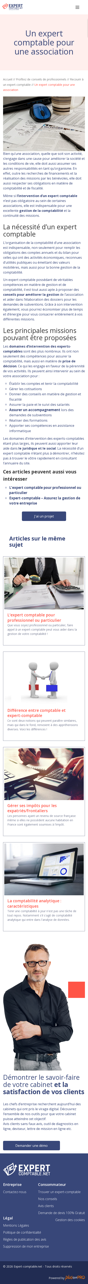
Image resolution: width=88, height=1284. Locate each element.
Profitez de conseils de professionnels (41, 79)
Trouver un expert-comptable (59, 1192)
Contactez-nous (14, 1192)
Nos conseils (47, 1199)
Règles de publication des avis (24, 1239)
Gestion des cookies (70, 1220)
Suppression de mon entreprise (26, 1246)
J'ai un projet (44, 516)
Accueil (7, 79)
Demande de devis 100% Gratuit (61, 1213)
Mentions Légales (16, 1225)
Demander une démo (31, 1145)
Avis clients (46, 1206)
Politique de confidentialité (22, 1232)
